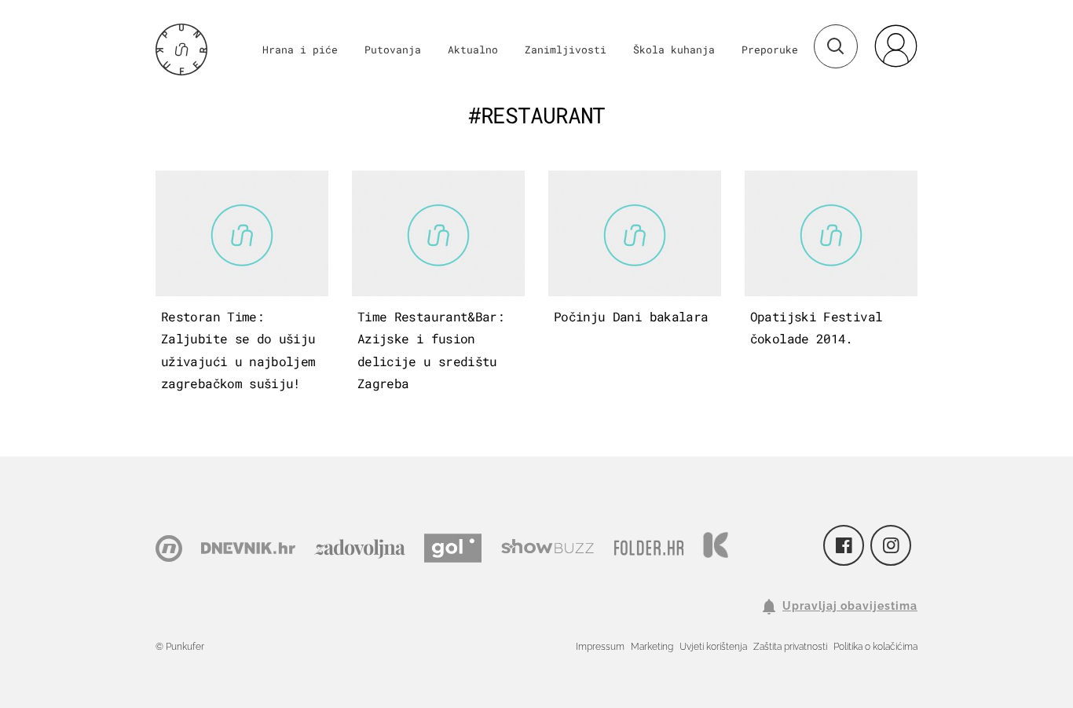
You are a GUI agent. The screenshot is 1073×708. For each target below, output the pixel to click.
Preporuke (770, 49)
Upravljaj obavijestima (849, 606)
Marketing (652, 646)
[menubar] (895, 46)
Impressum (600, 646)
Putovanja (392, 49)
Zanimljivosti (565, 49)
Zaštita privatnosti (790, 646)
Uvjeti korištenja (713, 646)
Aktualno (473, 49)
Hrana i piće (300, 49)
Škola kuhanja (674, 49)
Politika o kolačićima (875, 646)
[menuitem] (895, 46)
